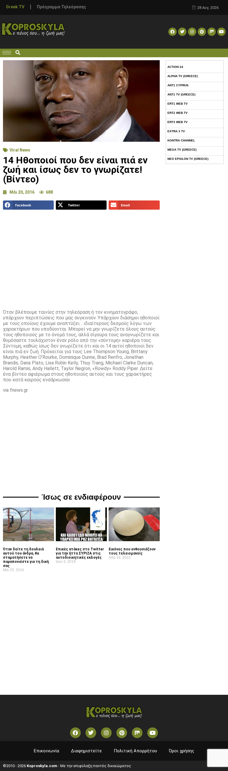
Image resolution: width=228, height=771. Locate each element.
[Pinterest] (202, 32)
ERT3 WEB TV (177, 122)
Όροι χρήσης (181, 751)
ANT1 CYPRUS (178, 85)
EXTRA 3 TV (176, 131)
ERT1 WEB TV (177, 103)
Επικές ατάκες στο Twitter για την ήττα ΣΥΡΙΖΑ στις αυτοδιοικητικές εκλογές (80, 553)
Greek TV (15, 6)
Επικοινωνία (46, 751)
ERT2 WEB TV (177, 112)
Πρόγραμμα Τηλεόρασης (61, 6)
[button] (17, 53)
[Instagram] (192, 32)
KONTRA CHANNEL (181, 140)
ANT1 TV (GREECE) (181, 94)
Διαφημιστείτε (86, 751)
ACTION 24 (175, 67)
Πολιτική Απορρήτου (135, 751)
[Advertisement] (81, 257)
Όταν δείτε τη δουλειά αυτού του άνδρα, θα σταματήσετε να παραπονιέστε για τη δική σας (26, 557)
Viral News (20, 150)
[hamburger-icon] (6, 53)
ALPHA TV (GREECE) (182, 76)
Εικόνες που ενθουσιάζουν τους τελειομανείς (132, 551)
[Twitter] (182, 32)
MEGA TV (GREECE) (182, 149)
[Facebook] (172, 32)
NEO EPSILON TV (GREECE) (187, 158)
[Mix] (212, 32)
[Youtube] (221, 32)
